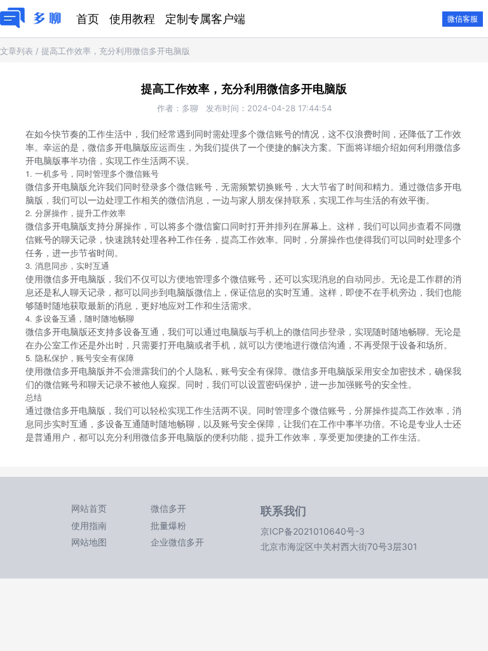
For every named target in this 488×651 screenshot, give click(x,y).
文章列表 (16, 51)
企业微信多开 (177, 542)
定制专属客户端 (205, 18)
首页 (87, 18)
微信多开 (168, 508)
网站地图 (89, 542)
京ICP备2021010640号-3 (313, 531)
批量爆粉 (168, 525)
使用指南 (89, 525)
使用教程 (132, 18)
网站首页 (89, 508)
